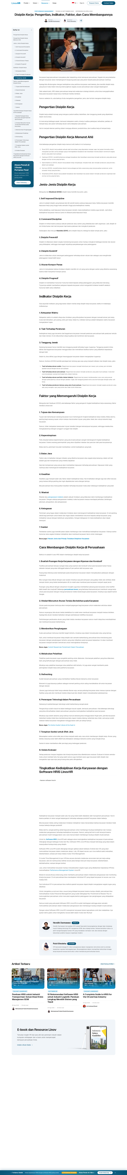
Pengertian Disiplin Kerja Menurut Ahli (20, 39)
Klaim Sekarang (22, 182)
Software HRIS (51, 839)
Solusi (35, 3)
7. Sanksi (17, 107)
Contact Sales (108, 3)
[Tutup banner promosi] (115, 1172)
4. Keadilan (18, 97)
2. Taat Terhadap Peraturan (22, 74)
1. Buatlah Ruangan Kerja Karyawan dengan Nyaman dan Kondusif (22, 117)
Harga (54, 3)
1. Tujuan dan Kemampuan (22, 86)
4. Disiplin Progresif (20, 64)
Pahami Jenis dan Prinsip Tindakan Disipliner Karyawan (68, 539)
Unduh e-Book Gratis (24, 1045)
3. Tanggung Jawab (20, 78)
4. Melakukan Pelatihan (21, 133)
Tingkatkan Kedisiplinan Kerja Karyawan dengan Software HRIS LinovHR (22, 155)
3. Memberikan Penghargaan (23, 130)
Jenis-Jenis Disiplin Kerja (20, 43)
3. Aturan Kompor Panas (22, 60)
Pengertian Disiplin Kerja (20, 35)
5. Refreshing (19, 136)
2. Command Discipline (21, 50)
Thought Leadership (20, 991)
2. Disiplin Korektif (20, 57)
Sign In (82, 3)
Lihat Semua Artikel (107, 964)
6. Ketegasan (18, 104)
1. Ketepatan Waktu (20, 71)
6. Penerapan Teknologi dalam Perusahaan (22, 141)
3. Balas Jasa (18, 93)
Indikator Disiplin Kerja (20, 67)
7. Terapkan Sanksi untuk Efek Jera (22, 146)
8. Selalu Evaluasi (20, 150)
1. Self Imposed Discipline (22, 47)
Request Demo (94, 3)
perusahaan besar (71, 589)
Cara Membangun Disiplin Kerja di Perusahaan (22, 111)
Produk (26, 3)
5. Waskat (17, 100)
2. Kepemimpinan (20, 90)
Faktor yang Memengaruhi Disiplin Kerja (21, 82)
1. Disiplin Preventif (20, 54)
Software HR (52, 991)
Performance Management (44, 11)
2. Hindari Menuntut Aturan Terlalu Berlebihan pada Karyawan (22, 124)
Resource (44, 3)
